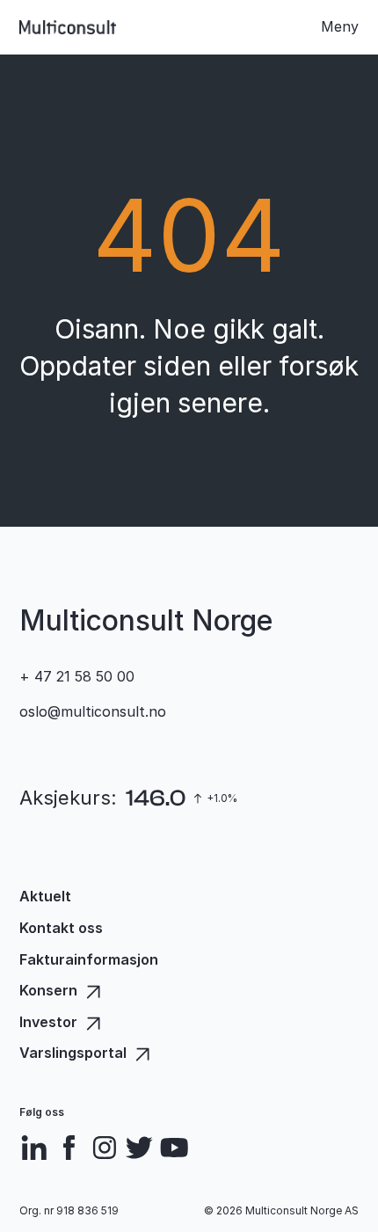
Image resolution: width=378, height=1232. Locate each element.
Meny (340, 26)
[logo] (67, 27)
